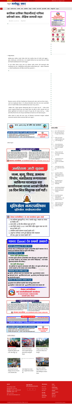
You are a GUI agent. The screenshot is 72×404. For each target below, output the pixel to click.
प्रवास (22, 9)
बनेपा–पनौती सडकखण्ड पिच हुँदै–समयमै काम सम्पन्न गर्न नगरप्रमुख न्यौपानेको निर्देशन (59, 132)
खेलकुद (30, 9)
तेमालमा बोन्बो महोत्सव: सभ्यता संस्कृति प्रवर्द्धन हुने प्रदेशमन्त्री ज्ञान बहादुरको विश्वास (27, 351)
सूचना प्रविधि (44, 9)
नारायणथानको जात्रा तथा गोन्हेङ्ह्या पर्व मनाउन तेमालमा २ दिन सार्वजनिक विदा (13, 371)
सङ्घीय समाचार (13, 9)
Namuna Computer (62, 402)
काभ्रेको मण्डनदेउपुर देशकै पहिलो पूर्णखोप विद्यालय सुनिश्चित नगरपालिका (59, 204)
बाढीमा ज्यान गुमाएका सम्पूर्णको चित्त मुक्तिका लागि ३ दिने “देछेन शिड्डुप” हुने (13, 350)
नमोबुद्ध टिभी (53, 9)
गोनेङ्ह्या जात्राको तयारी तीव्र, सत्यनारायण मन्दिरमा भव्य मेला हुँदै (42, 350)
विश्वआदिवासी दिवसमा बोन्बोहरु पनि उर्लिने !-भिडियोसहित (58, 182)
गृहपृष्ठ (9, 9)
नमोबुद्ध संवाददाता (23, 21)
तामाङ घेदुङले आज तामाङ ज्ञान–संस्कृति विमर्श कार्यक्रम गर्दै (27, 371)
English (57, 9)
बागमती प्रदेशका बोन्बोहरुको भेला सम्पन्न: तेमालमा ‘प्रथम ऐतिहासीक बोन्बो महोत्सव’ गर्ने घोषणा (59, 189)
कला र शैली (39, 9)
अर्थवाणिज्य (26, 9)
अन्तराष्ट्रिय (34, 9)
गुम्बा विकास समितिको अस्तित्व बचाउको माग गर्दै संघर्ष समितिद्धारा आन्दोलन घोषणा (41, 370)
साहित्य (48, 9)
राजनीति (18, 9)
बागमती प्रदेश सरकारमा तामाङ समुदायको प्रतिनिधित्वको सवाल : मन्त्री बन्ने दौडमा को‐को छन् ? (59, 197)
